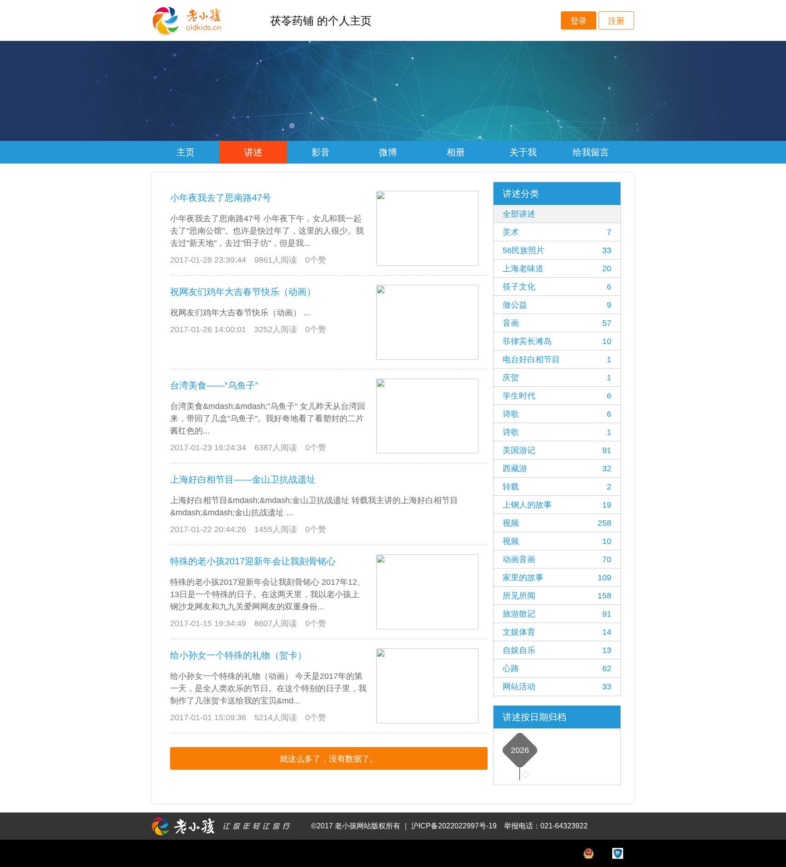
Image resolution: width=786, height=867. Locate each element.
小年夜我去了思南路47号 (220, 198)
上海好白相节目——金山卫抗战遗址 (243, 479)
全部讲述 (519, 214)
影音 (321, 152)
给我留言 (591, 152)
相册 (456, 152)
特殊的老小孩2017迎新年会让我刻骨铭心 (253, 561)
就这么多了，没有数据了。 (329, 758)
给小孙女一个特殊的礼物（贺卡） (238, 655)
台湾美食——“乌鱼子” (214, 385)
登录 (578, 20)
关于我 (523, 152)
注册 (616, 20)
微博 (388, 152)
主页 (185, 152)
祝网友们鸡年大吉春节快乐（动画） (243, 292)
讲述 (253, 152)
